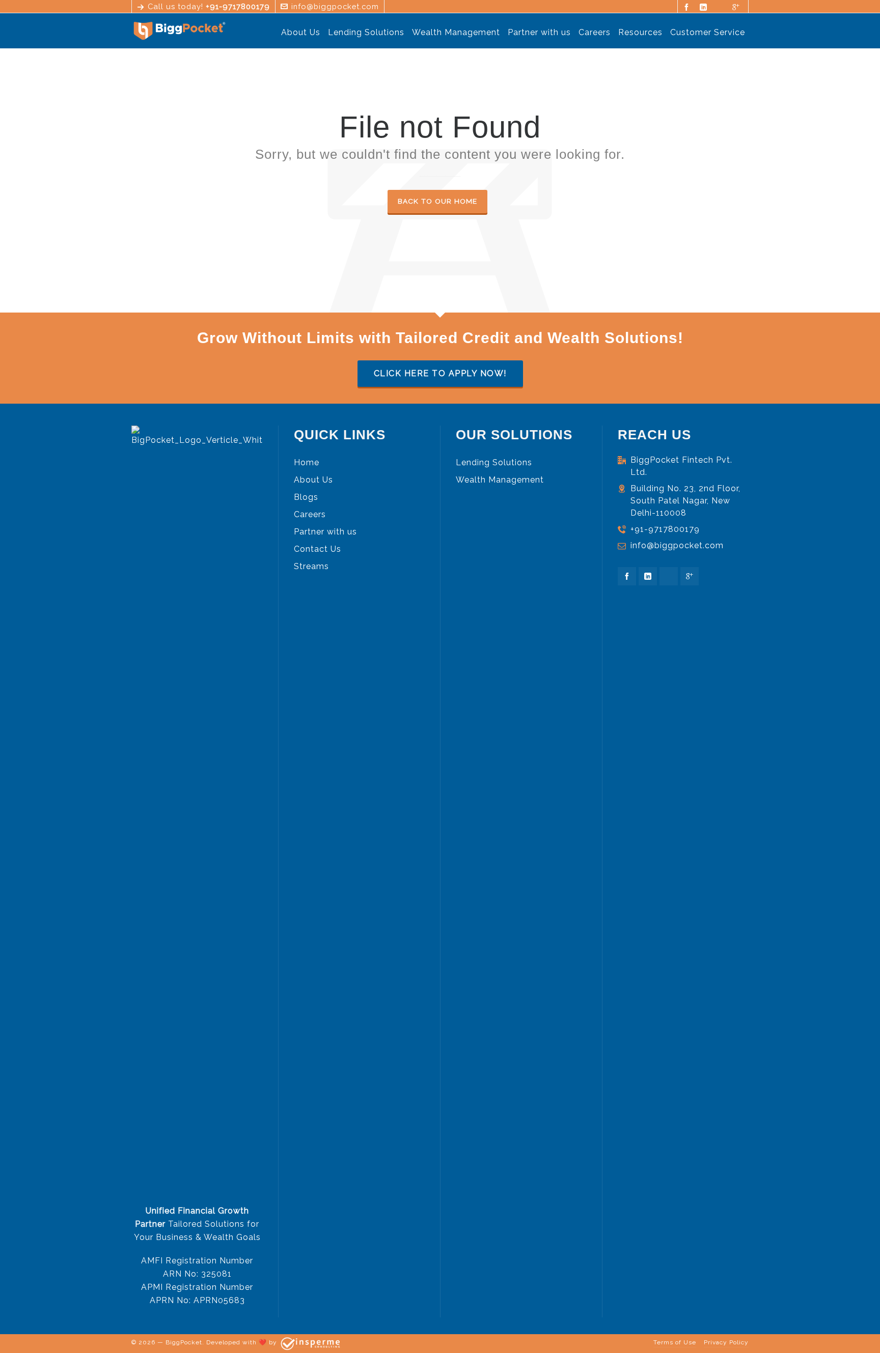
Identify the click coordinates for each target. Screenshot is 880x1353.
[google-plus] (737, 7)
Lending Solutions (494, 462)
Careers (310, 514)
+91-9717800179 (665, 529)
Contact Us (317, 549)
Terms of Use (674, 1342)
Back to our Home (437, 201)
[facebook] (688, 7)
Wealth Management (500, 480)
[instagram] (721, 7)
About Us (313, 480)
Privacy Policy (726, 1342)
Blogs (306, 497)
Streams (311, 566)
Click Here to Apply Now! (440, 373)
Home (306, 462)
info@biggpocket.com (335, 6)
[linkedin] (705, 7)
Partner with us (325, 532)
